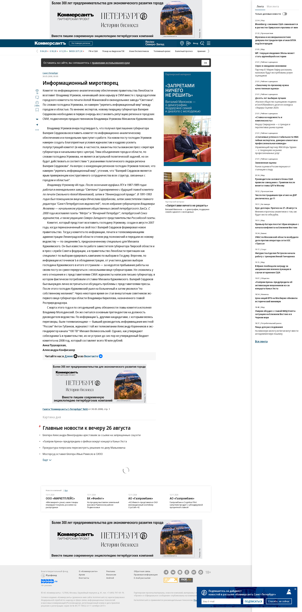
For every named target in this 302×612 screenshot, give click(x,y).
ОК (205, 62)
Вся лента (261, 341)
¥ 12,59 (62, 51)
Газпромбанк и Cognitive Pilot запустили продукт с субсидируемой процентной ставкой (186, 505)
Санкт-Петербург (50, 73)
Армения (201, 51)
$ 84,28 (43, 51)
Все (66, 490)
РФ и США (93, 51)
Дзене (68, 356)
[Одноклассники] (187, 572)
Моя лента (273, 6)
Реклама (110, 571)
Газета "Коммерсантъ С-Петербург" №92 (65, 409)
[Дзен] (180, 572)
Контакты (84, 577)
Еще (45, 460)
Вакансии (111, 574)
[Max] (200, 572)
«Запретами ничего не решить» (186, 205)
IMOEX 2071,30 (75, 51)
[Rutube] (193, 572)
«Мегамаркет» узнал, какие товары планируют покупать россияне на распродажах (62, 505)
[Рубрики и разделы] (208, 43)
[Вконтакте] (173, 572)
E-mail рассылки (142, 577)
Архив (82, 574)
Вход (195, 43)
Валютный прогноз (184, 51)
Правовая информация (146, 574)
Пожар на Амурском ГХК (113, 51)
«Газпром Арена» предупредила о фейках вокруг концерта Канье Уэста (85, 441)
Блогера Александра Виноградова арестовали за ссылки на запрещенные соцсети (92, 435)
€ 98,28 (53, 51)
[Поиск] (202, 43)
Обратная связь (142, 571)
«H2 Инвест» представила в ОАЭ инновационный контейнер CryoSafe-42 (143, 505)
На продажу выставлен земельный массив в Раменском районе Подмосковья (103, 505)
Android (110, 577)
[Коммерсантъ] (50, 43)
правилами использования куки (111, 62)
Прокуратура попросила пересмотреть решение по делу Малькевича (84, 447)
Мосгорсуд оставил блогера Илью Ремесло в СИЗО (73, 454)
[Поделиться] (37, 119)
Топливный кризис (162, 51)
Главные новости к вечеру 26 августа (87, 427)
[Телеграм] (166, 572)
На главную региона (81, 43)
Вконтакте (91, 356)
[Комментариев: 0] (37, 97)
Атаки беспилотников (139, 51)
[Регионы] (182, 43)
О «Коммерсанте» (88, 571)
